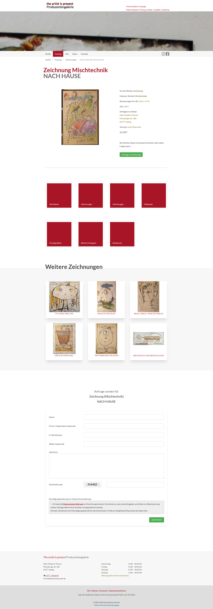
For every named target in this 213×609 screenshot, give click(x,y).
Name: (51, 417)
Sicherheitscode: (56, 484)
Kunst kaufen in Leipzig (136, 6)
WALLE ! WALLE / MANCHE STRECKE (148, 314)
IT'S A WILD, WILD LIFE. (64, 314)
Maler (149, 10)
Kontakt (84, 54)
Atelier (48, 54)
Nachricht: (53, 452)
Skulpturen (117, 243)
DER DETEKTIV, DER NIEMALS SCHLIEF (148, 355)
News (74, 54)
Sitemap (95, 590)
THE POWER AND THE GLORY (106, 355)
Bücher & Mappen (88, 243)
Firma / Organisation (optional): (62, 426)
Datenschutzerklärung (73, 504)
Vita (67, 54)
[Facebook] (167, 52)
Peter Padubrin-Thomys (136, 10)
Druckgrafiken (55, 243)
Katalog (58, 54)
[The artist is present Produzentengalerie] (60, 9)
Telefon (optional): (56, 444)
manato (116, 605)
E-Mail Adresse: (55, 435)
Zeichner (166, 10)
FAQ (89, 590)
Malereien (148, 204)
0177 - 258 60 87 (52, 576)
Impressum (103, 590)
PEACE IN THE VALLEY (106, 314)
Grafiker (157, 10)
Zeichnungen (86, 204)
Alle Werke (54, 204)
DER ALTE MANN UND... (64, 355)
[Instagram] (163, 52)
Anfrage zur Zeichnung (131, 154)
